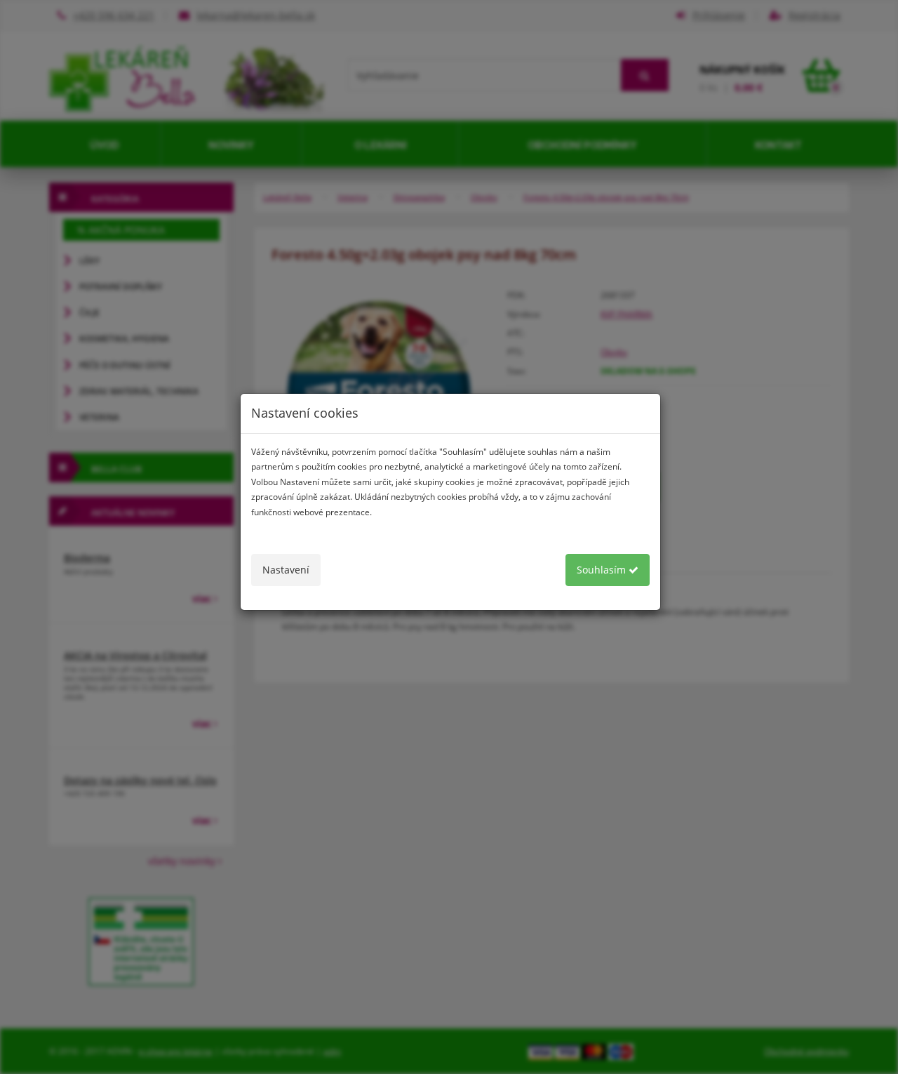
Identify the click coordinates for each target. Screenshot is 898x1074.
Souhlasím (603, 569)
